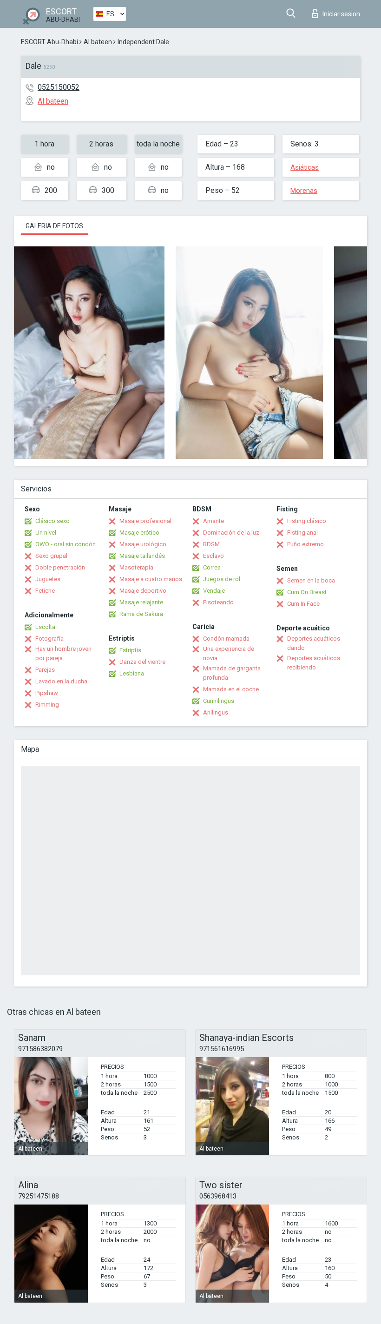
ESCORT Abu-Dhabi (49, 42)
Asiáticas (304, 167)
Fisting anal (302, 532)
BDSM (211, 544)
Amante (213, 520)
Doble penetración (60, 567)
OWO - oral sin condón (65, 544)
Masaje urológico (142, 544)
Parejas (45, 669)
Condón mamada (226, 638)
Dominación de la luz (231, 532)
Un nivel (45, 532)
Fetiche (45, 590)
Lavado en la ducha (61, 681)
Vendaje (214, 590)
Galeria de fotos (54, 226)
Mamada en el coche (231, 689)
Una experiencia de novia (228, 653)
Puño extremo (305, 544)
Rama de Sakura (141, 613)
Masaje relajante (141, 602)
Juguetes (47, 579)
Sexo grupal (51, 555)
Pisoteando (218, 602)
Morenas (303, 190)
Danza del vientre (142, 661)
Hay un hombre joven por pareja (63, 653)
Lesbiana (131, 673)
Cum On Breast (307, 592)
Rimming (47, 704)
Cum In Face (303, 603)
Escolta (45, 626)
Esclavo (213, 555)
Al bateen (98, 42)
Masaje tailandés (142, 555)
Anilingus (215, 712)
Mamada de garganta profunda (232, 673)
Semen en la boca (311, 580)
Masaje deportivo (142, 590)
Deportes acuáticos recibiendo (313, 663)
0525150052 (58, 87)
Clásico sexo (52, 520)
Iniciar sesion (341, 14)
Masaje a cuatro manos (150, 579)
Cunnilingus (218, 700)
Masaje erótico (139, 532)
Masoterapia (136, 567)
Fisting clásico (306, 520)
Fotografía (49, 638)
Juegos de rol (221, 579)
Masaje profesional (145, 520)
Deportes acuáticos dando (313, 643)
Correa (212, 567)
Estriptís (130, 650)
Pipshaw (46, 692)
